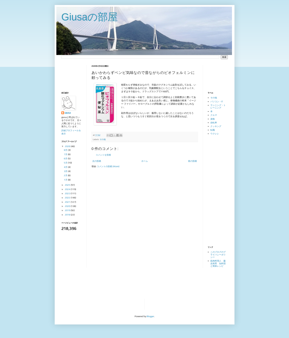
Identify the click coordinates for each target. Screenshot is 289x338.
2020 (68, 206)
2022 (68, 197)
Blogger (150, 316)
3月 (66, 171)
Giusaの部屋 (89, 17)
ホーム (144, 161)
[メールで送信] (108, 135)
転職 (212, 130)
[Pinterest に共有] (121, 135)
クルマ (213, 115)
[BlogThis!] (111, 135)
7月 (66, 154)
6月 (66, 158)
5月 (66, 162)
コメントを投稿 (103, 155)
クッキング (215, 126)
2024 (68, 189)
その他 (103, 139)
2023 (68, 193)
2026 (68, 146)
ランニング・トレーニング (218, 106)
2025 (68, 185)
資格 (212, 119)
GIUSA (68, 113)
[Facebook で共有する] (117, 135)
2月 (66, 175)
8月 (66, 150)
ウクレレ (214, 133)
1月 (66, 180)
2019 (68, 210)
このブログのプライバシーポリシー (218, 254)
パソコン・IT (216, 101)
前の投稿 (192, 161)
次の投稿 (96, 161)
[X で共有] (114, 135)
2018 (68, 214)
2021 (68, 202)
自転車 (213, 122)
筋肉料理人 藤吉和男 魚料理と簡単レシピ (218, 263)
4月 (66, 167)
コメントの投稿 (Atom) (108, 166)
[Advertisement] (71, 75)
